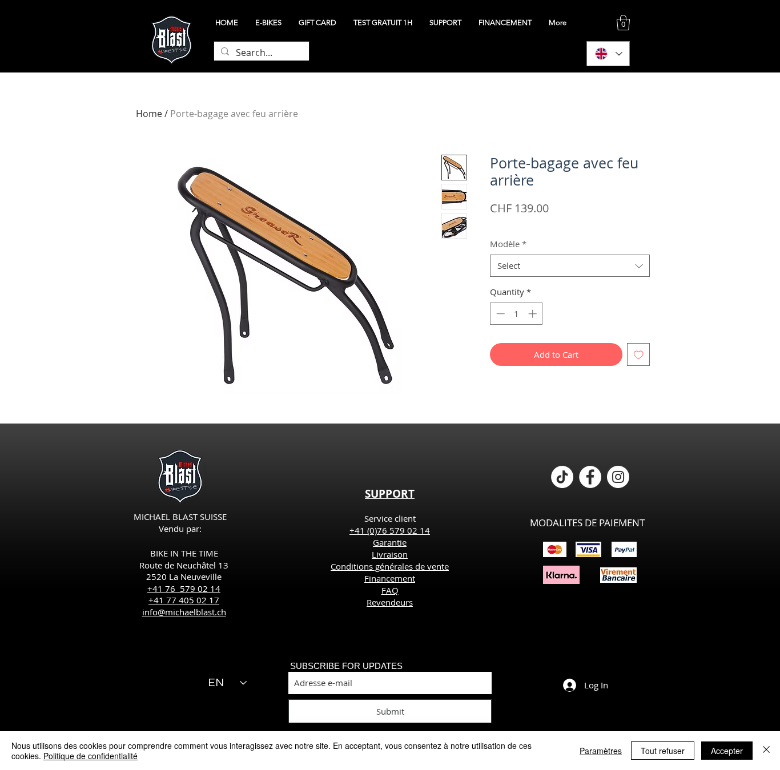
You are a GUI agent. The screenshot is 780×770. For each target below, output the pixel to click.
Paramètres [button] (601, 750)
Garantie (390, 542)
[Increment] (533, 313)
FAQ (390, 590)
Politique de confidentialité (90, 755)
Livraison (390, 554)
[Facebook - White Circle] (590, 477)
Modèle (508, 243)
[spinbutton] (516, 313)
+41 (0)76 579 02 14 (389, 530)
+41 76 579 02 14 (183, 588)
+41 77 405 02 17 (183, 600)
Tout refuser (663, 750)
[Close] (766, 750)
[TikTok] (562, 477)
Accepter (727, 750)
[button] (623, 22)
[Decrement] (499, 313)
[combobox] (570, 266)
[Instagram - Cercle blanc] (618, 477)
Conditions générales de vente (390, 566)
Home (149, 113)
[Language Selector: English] (608, 53)
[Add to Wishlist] (638, 354)
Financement (389, 578)
